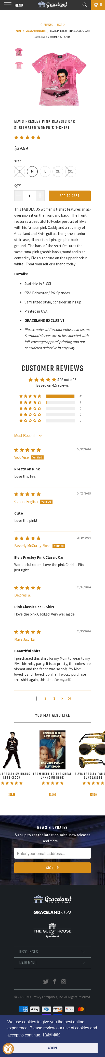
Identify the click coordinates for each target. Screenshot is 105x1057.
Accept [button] (52, 1047)
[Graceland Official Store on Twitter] (46, 982)
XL (58, 171)
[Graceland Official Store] (52, 5)
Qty (17, 185)
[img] (27, 450)
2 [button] (45, 698)
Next (59, 25)
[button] (27, 137)
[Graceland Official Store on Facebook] (55, 982)
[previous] (32, 79)
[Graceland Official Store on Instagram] (64, 982)
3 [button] (54, 698)
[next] (86, 79)
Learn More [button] (51, 1035)
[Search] (84, 5)
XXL (70, 171)
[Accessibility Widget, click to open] (8, 1048)
